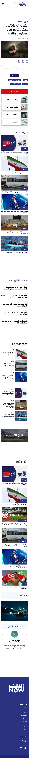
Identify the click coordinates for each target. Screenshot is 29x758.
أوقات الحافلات (13, 99)
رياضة (25, 712)
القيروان (25, 80)
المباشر (25, 726)
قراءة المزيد (14, 75)
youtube (21, 748)
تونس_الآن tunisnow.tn (14, 80)
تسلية (25, 729)
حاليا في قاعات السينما (14, 611)
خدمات (25, 722)
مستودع (25, 84)
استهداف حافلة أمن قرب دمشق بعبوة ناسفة (15, 192)
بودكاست (24, 733)
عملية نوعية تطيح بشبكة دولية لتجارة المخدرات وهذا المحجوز (14, 233)
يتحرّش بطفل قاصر (15, 84)
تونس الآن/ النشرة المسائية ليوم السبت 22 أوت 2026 (14, 153)
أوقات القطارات (13, 107)
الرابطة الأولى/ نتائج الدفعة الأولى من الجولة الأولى (14, 525)
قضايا (20, 22)
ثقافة (25, 707)
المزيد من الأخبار (19, 344)
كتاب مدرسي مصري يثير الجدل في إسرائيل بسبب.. (15, 305)
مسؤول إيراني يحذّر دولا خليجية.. (19, 173)
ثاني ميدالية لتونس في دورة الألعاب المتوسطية (17, 588)
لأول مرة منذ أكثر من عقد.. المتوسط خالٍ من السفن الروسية (14, 296)
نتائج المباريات (14, 435)
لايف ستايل (24, 715)
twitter (18, 748)
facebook (25, 748)
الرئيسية (24, 698)
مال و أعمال (23, 704)
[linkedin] (18, 62)
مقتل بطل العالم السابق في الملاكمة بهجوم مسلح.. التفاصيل (15, 288)
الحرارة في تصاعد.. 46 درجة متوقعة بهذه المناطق (14, 322)
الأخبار (26, 22)
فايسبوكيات (23, 736)
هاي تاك (24, 718)
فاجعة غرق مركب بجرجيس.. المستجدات (17, 253)
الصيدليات (15, 122)
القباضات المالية (13, 114)
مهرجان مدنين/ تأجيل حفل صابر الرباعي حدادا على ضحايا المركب (14, 212)
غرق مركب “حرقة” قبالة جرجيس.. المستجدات (15, 313)
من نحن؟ (24, 741)
